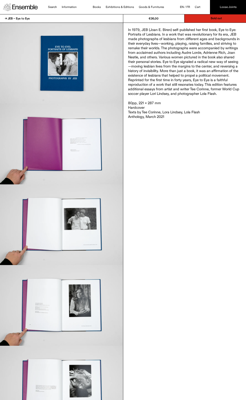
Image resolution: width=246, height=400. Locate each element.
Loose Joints (228, 7)
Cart (197, 7)
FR (188, 7)
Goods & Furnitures (151, 7)
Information (69, 7)
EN (182, 7)
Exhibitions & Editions (120, 7)
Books (97, 7)
